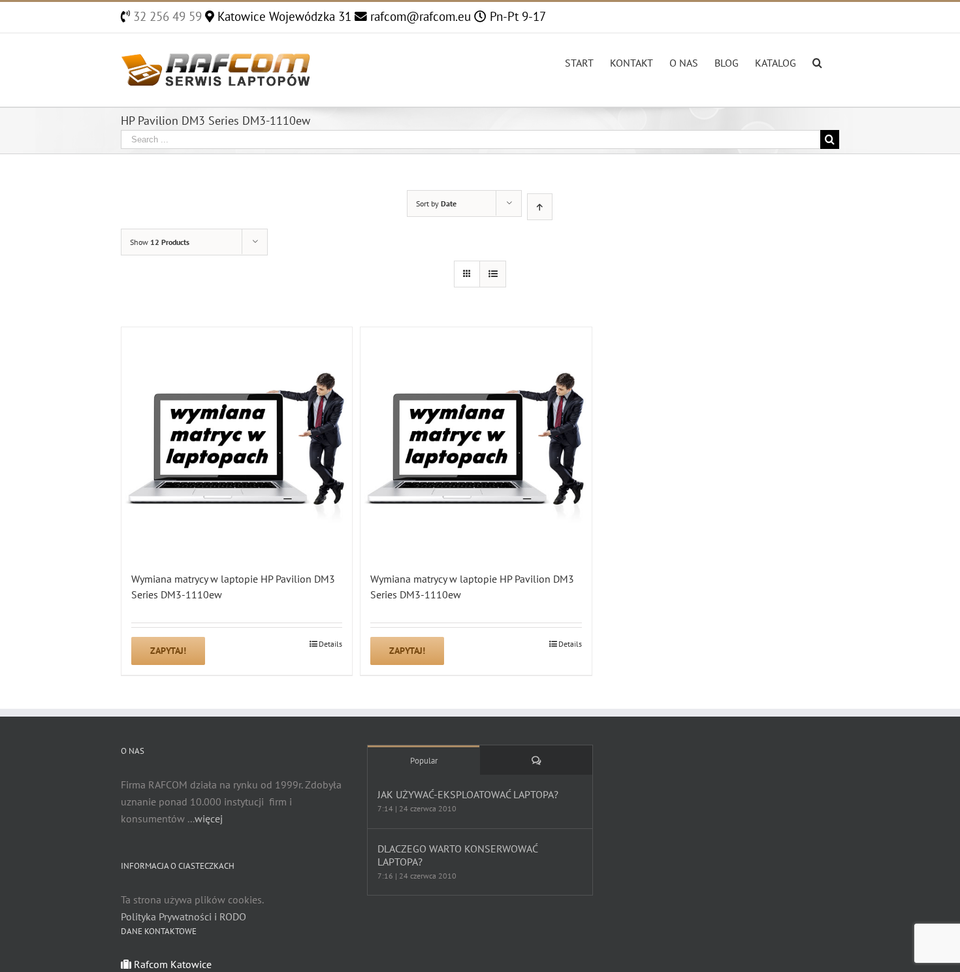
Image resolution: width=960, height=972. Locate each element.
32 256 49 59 (166, 16)
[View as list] (492, 274)
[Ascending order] (539, 206)
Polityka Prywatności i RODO (183, 916)
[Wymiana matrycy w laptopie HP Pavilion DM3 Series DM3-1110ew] (236, 442)
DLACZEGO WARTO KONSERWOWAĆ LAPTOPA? (457, 855)
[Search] (817, 61)
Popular (424, 760)
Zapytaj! (168, 650)
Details (330, 644)
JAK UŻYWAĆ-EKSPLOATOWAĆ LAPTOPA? (467, 794)
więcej (209, 818)
